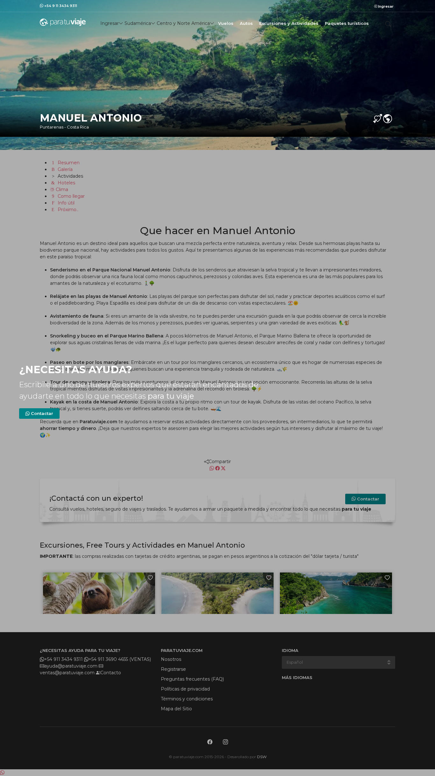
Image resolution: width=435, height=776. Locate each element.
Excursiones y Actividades (288, 23)
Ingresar (385, 6)
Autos (246, 23)
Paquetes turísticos (347, 23)
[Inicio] (63, 22)
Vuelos (225, 23)
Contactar (41, 413)
